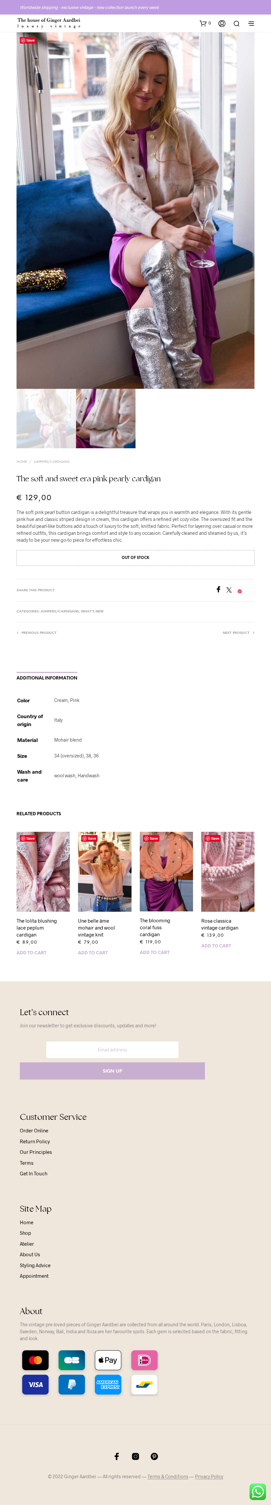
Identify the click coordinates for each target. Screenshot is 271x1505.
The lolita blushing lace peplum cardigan (37, 927)
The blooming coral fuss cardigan (155, 927)
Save (30, 40)
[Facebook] (220, 590)
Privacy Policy (209, 1476)
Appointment (34, 1276)
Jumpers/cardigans (51, 462)
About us (30, 1254)
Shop (25, 1233)
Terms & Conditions (167, 1476)
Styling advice (35, 1265)
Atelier (27, 1244)
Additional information (47, 678)
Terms (26, 1163)
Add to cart (31, 953)
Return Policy (35, 1141)
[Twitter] (231, 590)
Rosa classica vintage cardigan (219, 924)
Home (22, 462)
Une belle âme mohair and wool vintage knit (96, 927)
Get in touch (33, 1173)
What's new (92, 611)
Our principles (36, 1152)
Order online (34, 1130)
